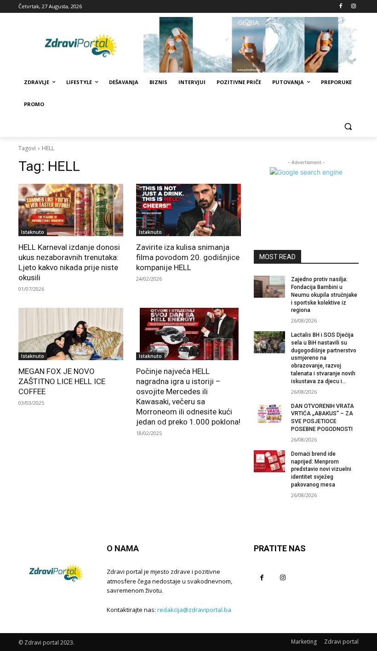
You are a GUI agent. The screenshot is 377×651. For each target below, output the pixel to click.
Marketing (304, 641)
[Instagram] (353, 6)
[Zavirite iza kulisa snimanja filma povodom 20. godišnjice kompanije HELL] (188, 210)
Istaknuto (32, 232)
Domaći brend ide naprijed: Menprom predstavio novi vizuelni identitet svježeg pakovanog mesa (321, 469)
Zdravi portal (341, 641)
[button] (348, 126)
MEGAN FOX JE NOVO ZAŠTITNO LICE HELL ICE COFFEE (61, 381)
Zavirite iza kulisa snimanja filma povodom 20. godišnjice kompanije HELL (188, 257)
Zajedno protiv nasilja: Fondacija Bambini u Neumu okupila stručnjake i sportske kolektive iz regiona (324, 294)
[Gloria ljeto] (251, 45)
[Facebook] (340, 6)
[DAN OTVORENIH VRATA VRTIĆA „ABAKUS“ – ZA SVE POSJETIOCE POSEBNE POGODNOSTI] (269, 413)
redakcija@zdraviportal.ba (194, 610)
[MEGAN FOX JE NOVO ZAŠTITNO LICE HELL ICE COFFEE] (70, 334)
